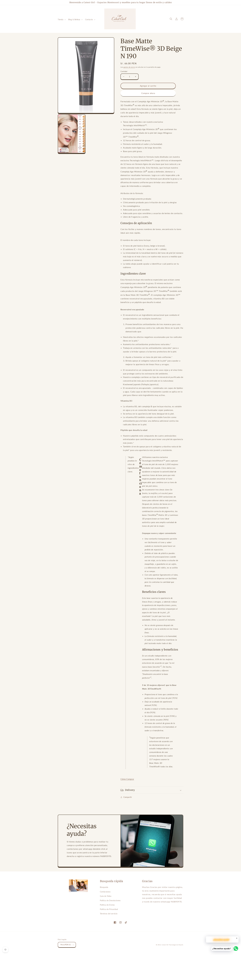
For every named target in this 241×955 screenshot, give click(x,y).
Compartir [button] (127, 797)
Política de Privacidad (109, 909)
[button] (61, 19)
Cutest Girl (165, 944)
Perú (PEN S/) (66, 945)
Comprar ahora (148, 93)
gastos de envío (129, 67)
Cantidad (123, 71)
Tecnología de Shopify (176, 944)
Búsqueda (104, 887)
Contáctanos (105, 892)
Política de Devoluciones (110, 900)
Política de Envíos (107, 905)
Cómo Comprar (127, 779)
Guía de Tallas (105, 896)
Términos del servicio (108, 914)
